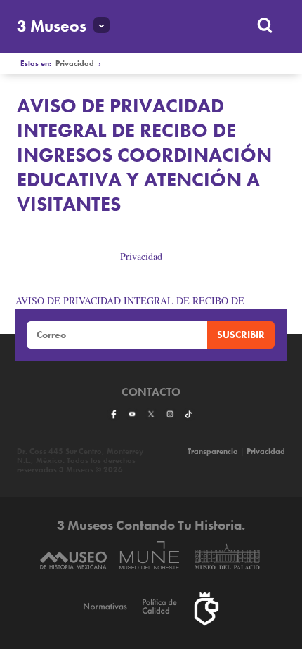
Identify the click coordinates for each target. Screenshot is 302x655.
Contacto (151, 392)
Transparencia (213, 451)
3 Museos (51, 26)
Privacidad (74, 63)
